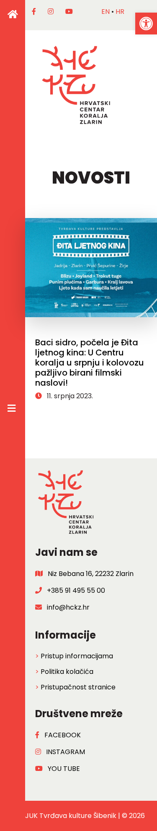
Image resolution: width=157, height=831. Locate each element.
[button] (146, 23)
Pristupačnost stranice (78, 687)
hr (120, 11)
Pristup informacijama (77, 656)
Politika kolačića (67, 671)
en (105, 11)
